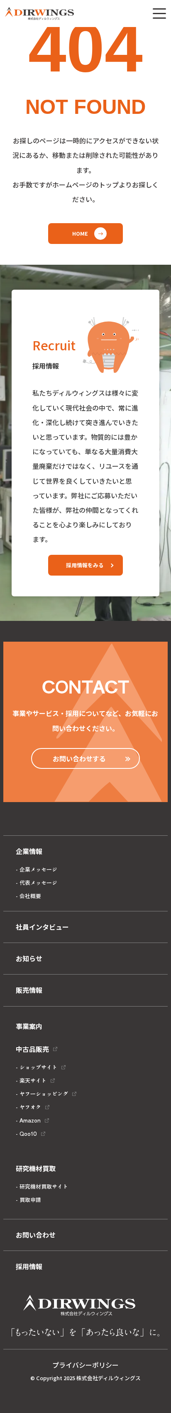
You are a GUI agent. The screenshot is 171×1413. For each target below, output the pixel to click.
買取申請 (30, 1200)
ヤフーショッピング (44, 1094)
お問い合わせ (36, 1235)
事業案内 (29, 1026)
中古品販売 (32, 1049)
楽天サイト (33, 1080)
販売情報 (29, 990)
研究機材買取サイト (44, 1186)
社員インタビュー (42, 927)
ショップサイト (38, 1067)
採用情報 (29, 1266)
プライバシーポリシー (85, 1365)
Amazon (30, 1120)
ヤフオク (30, 1107)
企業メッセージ (38, 869)
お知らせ (29, 958)
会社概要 (30, 896)
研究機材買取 (36, 1168)
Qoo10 (28, 1133)
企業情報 (29, 851)
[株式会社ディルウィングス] (39, 13)
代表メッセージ (38, 882)
